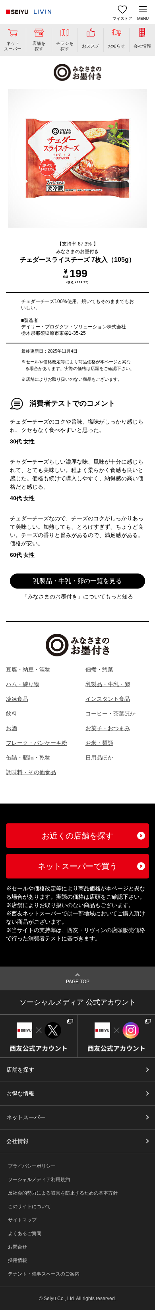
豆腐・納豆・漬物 (28, 669)
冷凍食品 (17, 699)
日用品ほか (99, 757)
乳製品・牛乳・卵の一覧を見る (77, 580)
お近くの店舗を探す (77, 835)
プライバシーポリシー (32, 1166)
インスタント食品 (107, 699)
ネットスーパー (25, 1117)
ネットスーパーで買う (77, 866)
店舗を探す (20, 1069)
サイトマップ (22, 1220)
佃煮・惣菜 (99, 669)
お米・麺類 (99, 743)
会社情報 (17, 1141)
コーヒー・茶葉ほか (110, 713)
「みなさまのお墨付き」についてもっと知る (77, 596)
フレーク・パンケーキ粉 (36, 743)
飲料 (11, 713)
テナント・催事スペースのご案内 (43, 1274)
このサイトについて (29, 1206)
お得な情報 (20, 1093)
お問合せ (17, 1247)
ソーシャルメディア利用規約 (39, 1179)
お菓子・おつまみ (107, 728)
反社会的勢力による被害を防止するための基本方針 (63, 1193)
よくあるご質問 (24, 1233)
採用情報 (17, 1260)
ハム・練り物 (22, 684)
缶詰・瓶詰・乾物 (28, 757)
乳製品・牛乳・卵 (107, 684)
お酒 (11, 728)
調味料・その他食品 (31, 772)
